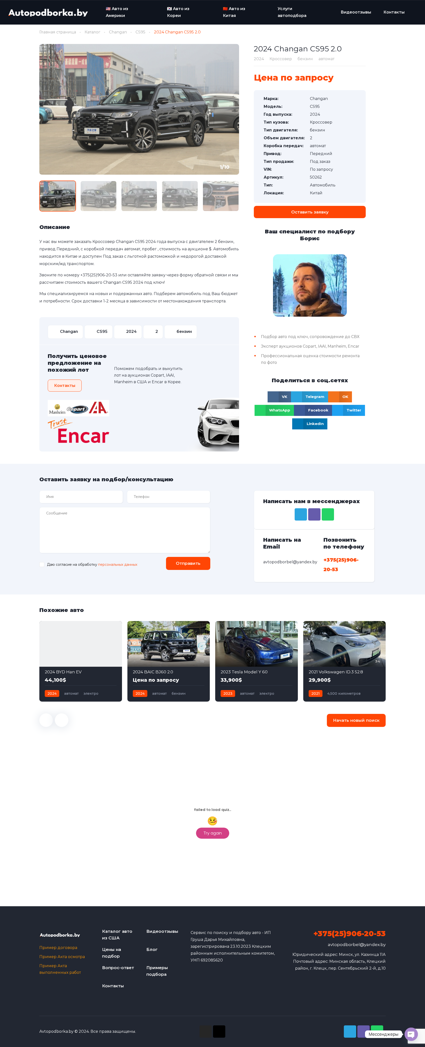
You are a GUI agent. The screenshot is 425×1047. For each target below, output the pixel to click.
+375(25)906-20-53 (98, 275)
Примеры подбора (157, 971)
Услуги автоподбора (292, 12)
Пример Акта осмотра (62, 956)
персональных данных (117, 564)
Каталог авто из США (117, 934)
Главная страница (57, 32)
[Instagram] (205, 1031)
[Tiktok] (219, 1031)
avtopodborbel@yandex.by (357, 944)
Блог (152, 949)
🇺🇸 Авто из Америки (117, 12)
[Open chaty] (411, 1034)
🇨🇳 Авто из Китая (234, 12)
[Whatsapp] (328, 514)
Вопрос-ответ (118, 967)
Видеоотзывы (356, 12)
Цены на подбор (111, 953)
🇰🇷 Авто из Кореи (178, 12)
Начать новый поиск (356, 720)
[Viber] (314, 514)
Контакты (394, 12)
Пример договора (58, 947)
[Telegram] (301, 514)
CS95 (140, 32)
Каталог (92, 32)
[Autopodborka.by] (47, 12)
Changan (118, 32)
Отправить (188, 563)
